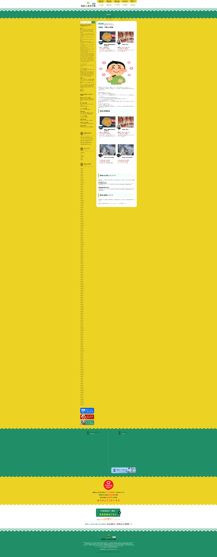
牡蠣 (81, 82)
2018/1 (82, 346)
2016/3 (82, 383)
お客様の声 (82, 152)
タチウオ (88, 29)
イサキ (81, 30)
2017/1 (82, 367)
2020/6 (82, 295)
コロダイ (84, 53)
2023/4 (82, 235)
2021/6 (82, 274)
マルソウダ (86, 34)
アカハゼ (83, 41)
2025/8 (82, 186)
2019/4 (82, 320)
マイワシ (84, 46)
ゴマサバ (81, 59)
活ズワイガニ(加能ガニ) (89, 72)
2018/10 (82, 330)
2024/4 (82, 214)
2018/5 (82, 339)
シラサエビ (85, 70)
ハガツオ (88, 33)
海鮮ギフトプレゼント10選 (84, 98)
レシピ (82, 154)
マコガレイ (88, 60)
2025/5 (82, 191)
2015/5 (82, 395)
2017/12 (82, 348)
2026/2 (82, 175)
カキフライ (85, 113)
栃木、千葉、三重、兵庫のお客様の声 (87, 138)
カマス (86, 58)
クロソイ (85, 59)
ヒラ (81, 31)
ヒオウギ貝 (90, 84)
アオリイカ (82, 109)
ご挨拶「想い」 (85, 544)
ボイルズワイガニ (87, 71)
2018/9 (82, 332)
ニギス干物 (90, 120)
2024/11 (82, 202)
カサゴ (87, 56)
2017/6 (82, 358)
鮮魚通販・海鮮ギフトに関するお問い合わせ (96, 544)
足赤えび (81, 71)
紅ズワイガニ (90, 69)
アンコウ (81, 44)
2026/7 (82, 170)
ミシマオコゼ (91, 31)
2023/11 (82, 223)
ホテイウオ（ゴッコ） (84, 47)
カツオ (85, 33)
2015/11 (82, 390)
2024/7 (82, 209)
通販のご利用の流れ (129, 542)
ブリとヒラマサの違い (84, 106)
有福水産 (85, 123)
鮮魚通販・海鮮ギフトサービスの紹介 (107, 542)
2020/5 (82, 297)
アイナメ (89, 41)
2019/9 (82, 311)
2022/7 (82, 251)
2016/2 (82, 385)
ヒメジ (92, 46)
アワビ (87, 82)
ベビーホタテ (85, 79)
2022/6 (82, 253)
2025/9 (82, 184)
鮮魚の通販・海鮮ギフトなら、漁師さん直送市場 (92, 542)
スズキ (88, 30)
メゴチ (82, 61)
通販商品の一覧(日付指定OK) (98, 543)
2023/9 (82, 226)
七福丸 (89, 123)
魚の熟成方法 (91, 126)
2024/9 (82, 205)
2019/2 (82, 323)
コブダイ (89, 44)
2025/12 (82, 179)
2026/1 (82, 177)
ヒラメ (93, 34)
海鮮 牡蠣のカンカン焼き (89, 112)
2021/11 (82, 265)
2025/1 (82, 198)
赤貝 (84, 85)
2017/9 (82, 353)
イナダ (91, 56)
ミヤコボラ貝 (86, 84)
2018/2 (82, 344)
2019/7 (82, 314)
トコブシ (81, 84)
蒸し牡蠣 (89, 80)
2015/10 (82, 392)
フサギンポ (85, 42)
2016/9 (82, 374)
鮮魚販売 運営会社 (128, 543)
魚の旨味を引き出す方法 (84, 126)
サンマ (89, 55)
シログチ (83, 56)
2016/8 (82, 376)
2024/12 (82, 200)
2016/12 (82, 369)
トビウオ (88, 59)
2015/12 (82, 388)
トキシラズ (85, 30)
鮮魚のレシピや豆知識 (122, 542)
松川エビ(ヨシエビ (87, 74)
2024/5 (82, 212)
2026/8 (82, 168)
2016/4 (82, 381)
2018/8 (82, 334)
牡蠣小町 (81, 86)
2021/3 (82, 279)
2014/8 (82, 404)
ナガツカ (89, 34)
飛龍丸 (91, 123)
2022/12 (82, 242)
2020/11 (82, 286)
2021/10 (82, 267)
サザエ (87, 80)
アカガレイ (82, 48)
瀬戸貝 (89, 82)
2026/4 (82, 172)
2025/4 (82, 193)
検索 (93, 22)
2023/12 (82, 221)
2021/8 (82, 270)
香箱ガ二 (85, 73)
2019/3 (82, 321)
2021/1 (82, 283)
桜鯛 (81, 41)
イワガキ (83, 80)
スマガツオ (92, 33)
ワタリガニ (82, 74)
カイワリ (92, 29)
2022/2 (82, 260)
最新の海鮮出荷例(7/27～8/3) (86, 144)
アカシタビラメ (88, 48)
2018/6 (82, 337)
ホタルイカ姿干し (87, 109)
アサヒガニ (82, 69)
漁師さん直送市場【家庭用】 (88, 4)
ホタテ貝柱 (89, 79)
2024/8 (82, 207)
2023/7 (82, 230)
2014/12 (82, 399)
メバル (81, 46)
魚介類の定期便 (117, 543)
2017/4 (82, 362)
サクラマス (89, 54)
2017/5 (82, 360)
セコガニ (81, 73)
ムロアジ (87, 53)
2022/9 (82, 247)
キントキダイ (86, 55)
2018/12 (82, 327)
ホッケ (81, 53)
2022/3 (82, 258)
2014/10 (82, 402)
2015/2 (82, 397)
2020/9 (82, 290)
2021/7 (82, 272)
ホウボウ (87, 31)
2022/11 (82, 244)
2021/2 (82, 281)
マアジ (82, 43)
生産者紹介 (115, 542)
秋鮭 (81, 29)
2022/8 (82, 249)
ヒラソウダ (82, 34)
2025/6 (82, 189)
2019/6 (82, 316)
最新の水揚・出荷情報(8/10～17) (86, 140)
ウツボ (83, 29)
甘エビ (88, 73)
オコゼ (86, 54)
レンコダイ (82, 33)
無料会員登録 (122, 543)
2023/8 (82, 228)
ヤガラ (85, 61)
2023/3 (82, 237)
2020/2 (82, 302)
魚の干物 (81, 120)
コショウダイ (89, 42)
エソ (85, 48)
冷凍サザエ (89, 86)
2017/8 (82, 355)
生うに (82, 87)
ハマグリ (83, 82)
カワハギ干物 (86, 120)
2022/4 (82, 256)
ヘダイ (88, 61)
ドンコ (81, 42)
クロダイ (91, 30)
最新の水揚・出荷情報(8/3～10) (86, 142)
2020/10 (82, 288)
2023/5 (82, 233)
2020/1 (82, 304)
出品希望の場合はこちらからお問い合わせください (108, 549)
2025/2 (82, 196)
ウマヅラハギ (88, 46)
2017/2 (82, 365)
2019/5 (82, 318)
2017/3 (82, 364)
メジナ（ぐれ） (82, 60)
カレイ (86, 29)
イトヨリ (83, 31)
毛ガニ (92, 74)
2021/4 (82, 277)
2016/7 (82, 378)
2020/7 (82, 293)
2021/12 (82, 263)
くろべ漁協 (82, 123)
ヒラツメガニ (92, 73)
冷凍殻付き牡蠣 (89, 113)
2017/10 (82, 351)
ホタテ (81, 79)
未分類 (82, 157)
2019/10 (82, 309)
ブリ (89, 56)
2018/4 (82, 341)
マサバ (93, 58)
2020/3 (82, 300)
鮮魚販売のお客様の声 (89, 543)
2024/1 (82, 219)
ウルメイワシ (86, 44)
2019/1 (82, 325)
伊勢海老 (85, 69)
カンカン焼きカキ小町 (89, 85)
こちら (118, 203)
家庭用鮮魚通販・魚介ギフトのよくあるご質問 (112, 544)
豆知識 (82, 159)
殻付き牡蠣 (85, 86)
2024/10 (82, 203)
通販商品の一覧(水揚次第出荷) (109, 543)
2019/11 (82, 307)
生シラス (81, 55)
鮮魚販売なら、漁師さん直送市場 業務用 (127, 544)
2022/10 (82, 246)
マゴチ (93, 54)
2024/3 (82, 216)
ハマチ (87, 41)
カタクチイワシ (90, 57)
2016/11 (82, 371)
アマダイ (81, 32)
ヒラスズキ (82, 35)
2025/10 (82, 182)
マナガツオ (83, 45)
